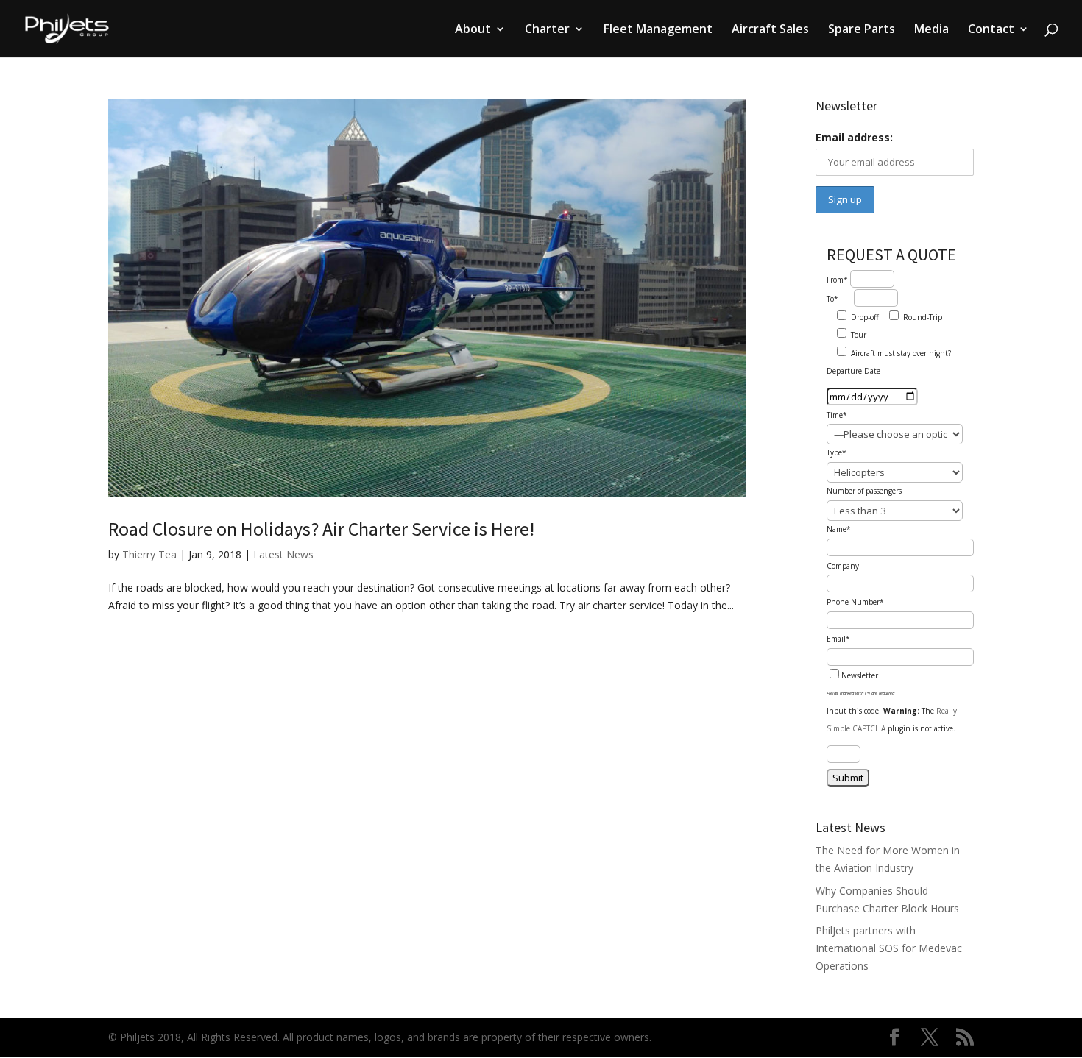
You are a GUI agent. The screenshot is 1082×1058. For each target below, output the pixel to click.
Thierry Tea (149, 554)
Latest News (283, 554)
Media (931, 30)
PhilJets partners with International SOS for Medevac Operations (889, 948)
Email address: (854, 137)
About (473, 30)
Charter (547, 30)
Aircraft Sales (770, 30)
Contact (991, 30)
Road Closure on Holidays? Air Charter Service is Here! (321, 528)
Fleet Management (658, 30)
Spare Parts (861, 30)
